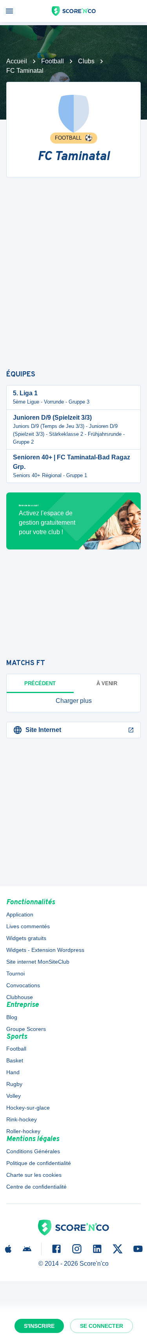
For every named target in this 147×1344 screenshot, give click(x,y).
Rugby (14, 1084)
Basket (14, 1060)
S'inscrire (39, 1326)
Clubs (86, 61)
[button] (73, 701)
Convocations (23, 985)
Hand (13, 1072)
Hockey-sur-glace (28, 1107)
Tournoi (15, 973)
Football (52, 61)
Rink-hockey (21, 1119)
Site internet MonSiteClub (37, 962)
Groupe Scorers (26, 1029)
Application (19, 914)
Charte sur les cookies (34, 1175)
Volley (13, 1096)
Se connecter (101, 1326)
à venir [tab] (106, 683)
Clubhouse (19, 997)
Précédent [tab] (40, 683)
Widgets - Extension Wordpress (45, 950)
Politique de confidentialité (38, 1163)
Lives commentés (28, 926)
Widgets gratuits (26, 938)
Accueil (16, 61)
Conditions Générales (33, 1151)
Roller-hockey (23, 1131)
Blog (11, 1017)
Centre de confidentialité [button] (36, 1187)
